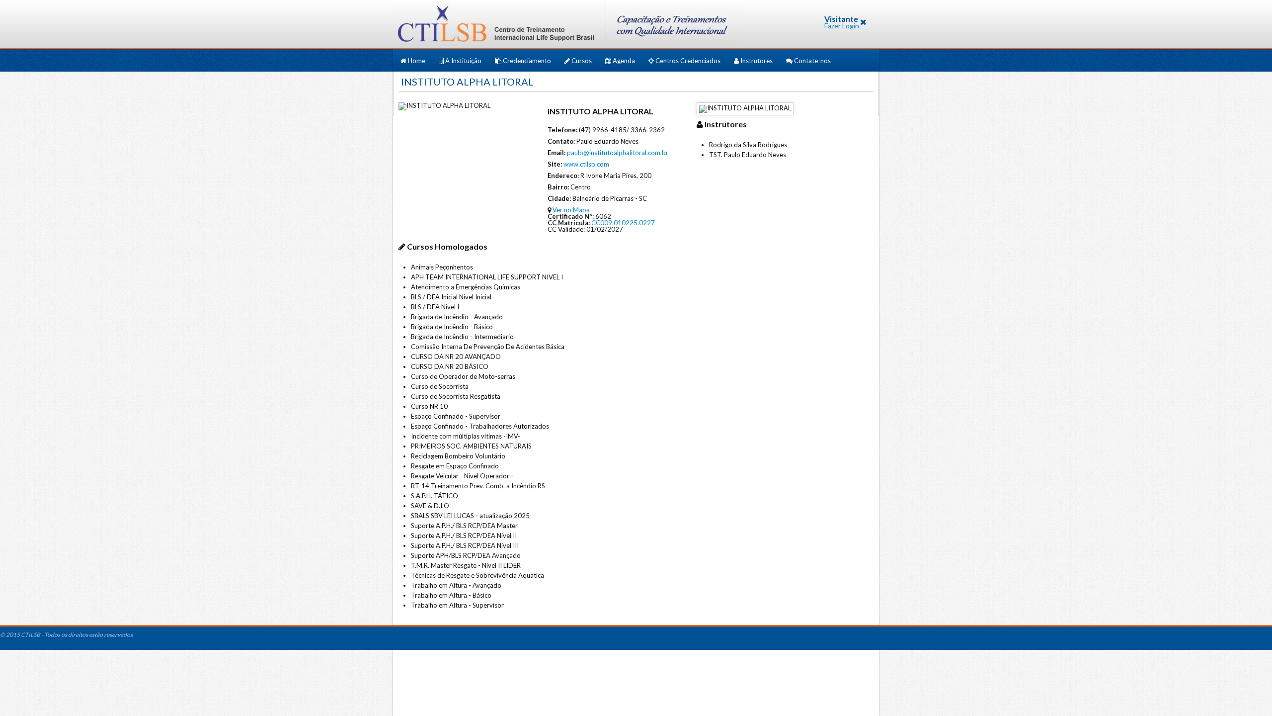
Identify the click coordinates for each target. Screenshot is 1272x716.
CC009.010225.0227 (623, 223)
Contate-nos (812, 61)
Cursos (581, 61)
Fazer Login (841, 25)
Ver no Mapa (571, 210)
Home (416, 61)
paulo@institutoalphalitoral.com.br (617, 153)
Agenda (623, 61)
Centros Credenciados (688, 61)
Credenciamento (527, 61)
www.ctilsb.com (586, 164)
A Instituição (463, 61)
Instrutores (756, 61)
